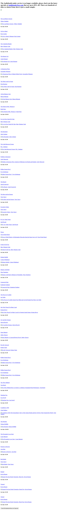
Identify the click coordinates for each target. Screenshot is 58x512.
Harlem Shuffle (4, 257)
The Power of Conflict (6, 294)
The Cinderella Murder (6, 44)
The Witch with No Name (7, 81)
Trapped (3, 484)
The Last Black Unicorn (6, 18)
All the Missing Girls (6, 94)
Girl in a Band (4, 31)
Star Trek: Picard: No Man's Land (9, 307)
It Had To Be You (5, 244)
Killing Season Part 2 (6, 370)
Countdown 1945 (5, 407)
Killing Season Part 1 (6, 169)
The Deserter (4, 421)
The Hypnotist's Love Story (7, 434)
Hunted (2, 471)
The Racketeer (4, 131)
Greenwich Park (4, 282)
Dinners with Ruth (5, 269)
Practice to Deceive (5, 446)
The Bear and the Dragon (7, 194)
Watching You (4, 395)
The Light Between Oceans (7, 144)
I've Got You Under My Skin (7, 119)
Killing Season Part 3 (6, 357)
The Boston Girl (4, 56)
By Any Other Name (6, 219)
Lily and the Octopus (6, 320)
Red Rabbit (3, 459)
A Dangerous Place (5, 69)
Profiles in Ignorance (5, 156)
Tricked (2, 497)
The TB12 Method (5, 382)
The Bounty (3, 182)
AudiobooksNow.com (15, 5)
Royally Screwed (5, 345)
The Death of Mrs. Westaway (8, 106)
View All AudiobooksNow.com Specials (9, 508)
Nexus (2, 232)
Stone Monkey (4, 332)
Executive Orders (5, 207)
